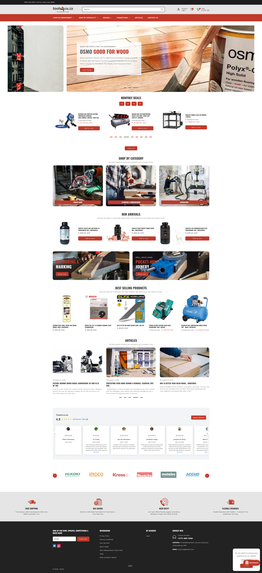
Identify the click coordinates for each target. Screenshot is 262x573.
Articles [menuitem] (139, 18)
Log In (148, 536)
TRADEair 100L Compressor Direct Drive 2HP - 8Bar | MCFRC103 (162, 326)
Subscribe (83, 539)
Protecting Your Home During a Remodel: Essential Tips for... (76, 384)
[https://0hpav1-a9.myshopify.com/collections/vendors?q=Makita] (131, 475)
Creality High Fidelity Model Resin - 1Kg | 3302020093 (89, 229)
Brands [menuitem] (106, 18)
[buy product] (78, 185)
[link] (131, 185)
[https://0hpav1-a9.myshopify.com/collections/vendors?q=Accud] (179, 475)
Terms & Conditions (106, 539)
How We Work (105, 543)
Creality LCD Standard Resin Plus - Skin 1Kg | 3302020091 (196, 229)
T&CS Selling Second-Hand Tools (111, 550)
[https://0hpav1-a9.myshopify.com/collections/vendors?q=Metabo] (156, 475)
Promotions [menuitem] (122, 18)
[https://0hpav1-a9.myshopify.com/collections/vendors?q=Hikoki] (59, 475)
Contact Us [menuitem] (153, 18)
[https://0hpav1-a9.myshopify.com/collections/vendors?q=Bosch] (204, 475)
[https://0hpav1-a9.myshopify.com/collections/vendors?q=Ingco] (83, 475)
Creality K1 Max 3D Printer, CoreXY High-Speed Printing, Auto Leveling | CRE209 (194, 116)
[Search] (162, 9)
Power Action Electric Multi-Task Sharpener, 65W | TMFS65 (128, 326)
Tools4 (61, 569)
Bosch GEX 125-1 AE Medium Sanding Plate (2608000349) (66, 326)
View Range (28, 70)
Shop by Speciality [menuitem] (87, 18)
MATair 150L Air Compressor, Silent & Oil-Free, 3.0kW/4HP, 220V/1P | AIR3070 (141, 116)
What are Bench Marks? (108, 557)
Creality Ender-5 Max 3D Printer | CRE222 (88, 116)
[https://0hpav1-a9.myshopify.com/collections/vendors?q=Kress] (107, 475)
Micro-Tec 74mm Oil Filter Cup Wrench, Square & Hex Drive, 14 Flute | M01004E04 (194, 326)
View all (131, 148)
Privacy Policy (104, 536)
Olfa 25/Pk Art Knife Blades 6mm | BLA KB (98, 325)
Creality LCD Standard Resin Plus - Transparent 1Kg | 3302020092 (143, 229)
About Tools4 (104, 547)
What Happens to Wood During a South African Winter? (183, 383)
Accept (246, 566)
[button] (203, 9)
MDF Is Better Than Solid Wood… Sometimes (124, 383)
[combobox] (123, 9)
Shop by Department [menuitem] (62, 18)
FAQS (101, 554)
